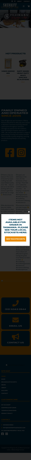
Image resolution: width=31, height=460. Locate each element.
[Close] (29, 212)
